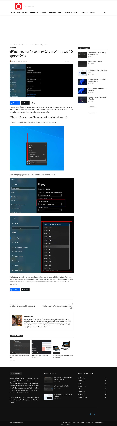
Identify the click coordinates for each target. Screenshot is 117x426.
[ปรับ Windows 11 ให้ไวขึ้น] (82, 64)
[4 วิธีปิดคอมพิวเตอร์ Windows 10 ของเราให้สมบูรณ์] (63, 347)
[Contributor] (11, 61)
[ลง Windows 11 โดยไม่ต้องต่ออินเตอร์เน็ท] (82, 73)
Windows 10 (17, 45)
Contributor (17, 61)
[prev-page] (11, 362)
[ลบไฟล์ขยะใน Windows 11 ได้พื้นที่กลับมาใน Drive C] (82, 82)
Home (11, 45)
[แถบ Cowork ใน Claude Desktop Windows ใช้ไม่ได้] (82, 55)
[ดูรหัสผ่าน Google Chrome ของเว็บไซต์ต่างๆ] (42, 347)
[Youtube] (94, 414)
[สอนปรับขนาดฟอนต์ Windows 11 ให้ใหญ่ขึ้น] (82, 100)
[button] (105, 12)
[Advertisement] (58, 28)
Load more (92, 106)
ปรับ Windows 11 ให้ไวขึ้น (95, 61)
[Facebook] (90, 414)
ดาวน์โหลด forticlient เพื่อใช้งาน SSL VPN (22, 306)
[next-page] (14, 362)
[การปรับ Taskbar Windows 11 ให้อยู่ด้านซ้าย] (82, 91)
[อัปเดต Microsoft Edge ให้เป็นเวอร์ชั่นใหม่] (20, 347)
